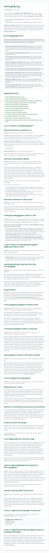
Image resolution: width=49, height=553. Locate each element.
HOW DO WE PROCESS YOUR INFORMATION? (16, 98)
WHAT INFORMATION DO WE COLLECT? (15, 96)
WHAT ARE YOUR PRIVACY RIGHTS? (14, 110)
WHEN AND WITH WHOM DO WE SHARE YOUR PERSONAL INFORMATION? (23, 100)
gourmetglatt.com (19, 19)
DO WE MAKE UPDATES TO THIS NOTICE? (15, 116)
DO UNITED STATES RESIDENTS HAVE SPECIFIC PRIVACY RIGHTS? (21, 114)
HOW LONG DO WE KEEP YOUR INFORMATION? (16, 104)
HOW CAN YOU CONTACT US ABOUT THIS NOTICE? (17, 118)
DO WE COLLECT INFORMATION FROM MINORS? (17, 108)
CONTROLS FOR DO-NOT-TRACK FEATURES (16, 112)
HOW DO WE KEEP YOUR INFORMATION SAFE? (16, 106)
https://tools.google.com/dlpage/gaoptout (25, 297)
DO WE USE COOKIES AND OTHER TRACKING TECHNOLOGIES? (20, 102)
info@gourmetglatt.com (9, 31)
